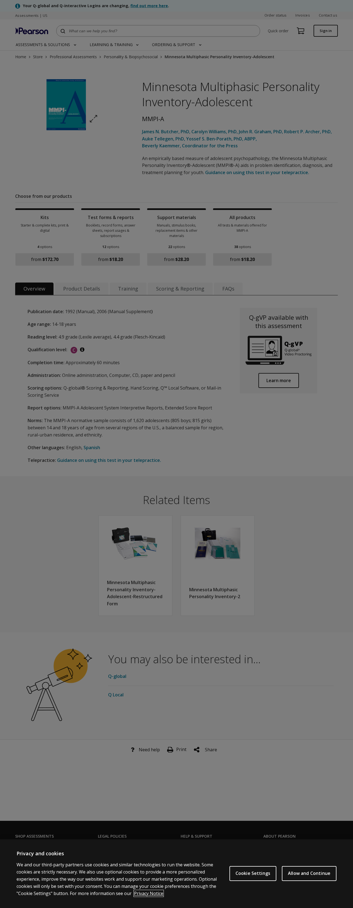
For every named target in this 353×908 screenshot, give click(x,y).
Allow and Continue (309, 873)
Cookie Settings (253, 873)
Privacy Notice (148, 893)
